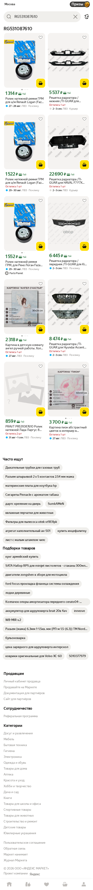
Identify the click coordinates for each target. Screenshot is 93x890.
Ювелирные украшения (20, 833)
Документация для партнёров (24, 693)
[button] (86, 17)
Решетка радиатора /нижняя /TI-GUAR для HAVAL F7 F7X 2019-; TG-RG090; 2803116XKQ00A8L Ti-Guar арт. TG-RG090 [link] (68, 99)
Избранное (46, 884)
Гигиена (9, 751)
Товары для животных (19, 815)
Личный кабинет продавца (22, 681)
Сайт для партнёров (17, 699)
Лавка (28, 884)
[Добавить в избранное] (40, 37)
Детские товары (15, 827)
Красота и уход (14, 780)
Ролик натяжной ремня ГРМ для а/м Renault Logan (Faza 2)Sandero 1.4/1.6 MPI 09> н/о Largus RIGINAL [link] (24, 100)
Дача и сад (11, 792)
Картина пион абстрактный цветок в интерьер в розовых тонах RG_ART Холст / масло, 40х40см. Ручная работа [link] (68, 429)
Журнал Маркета (15, 860)
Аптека (8, 774)
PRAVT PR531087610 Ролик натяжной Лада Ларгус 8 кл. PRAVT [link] (23, 428)
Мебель (9, 739)
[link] (33, 467)
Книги (8, 798)
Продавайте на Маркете (20, 687)
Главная (9, 884)
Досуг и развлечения (18, 733)
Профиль (83, 884)
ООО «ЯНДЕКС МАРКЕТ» (32, 868)
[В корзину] (41, 83)
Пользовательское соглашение (24, 842)
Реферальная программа (21, 716)
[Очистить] (75, 16)
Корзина (65, 884)
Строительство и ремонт (20, 821)
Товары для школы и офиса (22, 803)
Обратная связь (14, 848)
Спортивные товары (17, 809)
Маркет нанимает (16, 854)
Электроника (13, 756)
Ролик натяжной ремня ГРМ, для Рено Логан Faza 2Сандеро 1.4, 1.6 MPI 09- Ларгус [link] (22, 263)
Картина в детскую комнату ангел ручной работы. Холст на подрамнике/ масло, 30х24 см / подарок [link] (24, 346)
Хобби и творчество (17, 786)
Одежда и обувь (15, 762)
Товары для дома (15, 768)
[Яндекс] (34, 874)
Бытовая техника (15, 745)
